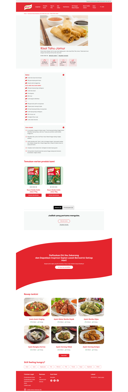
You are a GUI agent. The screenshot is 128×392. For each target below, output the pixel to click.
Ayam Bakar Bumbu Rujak (64, 319)
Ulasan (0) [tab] (58, 207)
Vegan (80, 366)
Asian (27, 366)
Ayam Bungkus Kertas (36, 347)
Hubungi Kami (42, 379)
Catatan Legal (27, 385)
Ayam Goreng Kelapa (91, 347)
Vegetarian (89, 366)
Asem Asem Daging (36, 319)
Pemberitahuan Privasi (29, 377)
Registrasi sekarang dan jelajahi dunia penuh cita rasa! (98, 1)
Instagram (51, 380)
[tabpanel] (64, 221)
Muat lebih (64, 355)
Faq (40, 377)
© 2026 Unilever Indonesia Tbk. (34, 389)
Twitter (54, 380)
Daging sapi (43, 366)
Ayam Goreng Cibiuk (64, 347)
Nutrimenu (66, 7)
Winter (97, 366)
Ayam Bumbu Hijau (91, 319)
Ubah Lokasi (101, 377)
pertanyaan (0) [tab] (68, 207)
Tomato (73, 366)
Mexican (59, 366)
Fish (51, 366)
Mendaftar (52, 377)
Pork (66, 366)
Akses (25, 383)
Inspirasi (37, 7)
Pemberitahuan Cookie (29, 379)
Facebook (58, 380)
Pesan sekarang (33, 195)
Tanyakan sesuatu (64, 224)
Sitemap (41, 381)
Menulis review (64, 221)
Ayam (34, 366)
